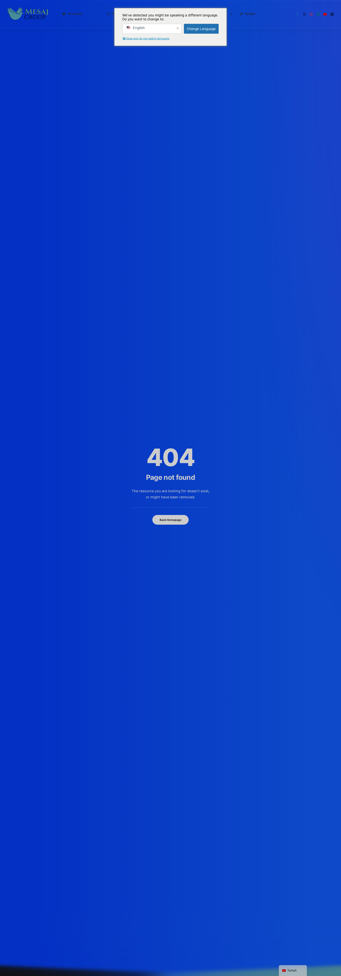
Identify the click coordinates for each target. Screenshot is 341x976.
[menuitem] (297, 14)
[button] (297, 14)
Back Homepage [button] (170, 519)
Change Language (201, 29)
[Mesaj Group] (28, 14)
